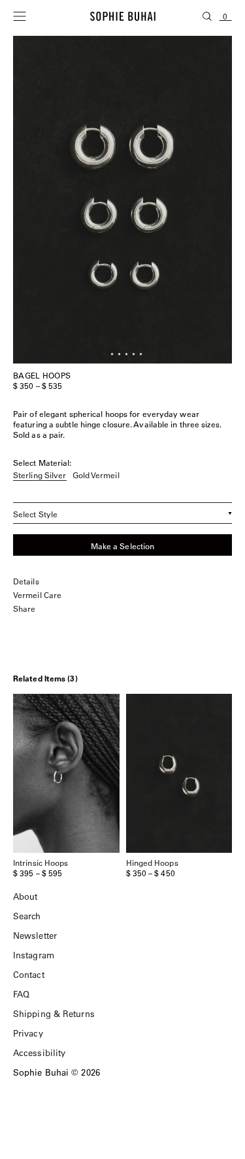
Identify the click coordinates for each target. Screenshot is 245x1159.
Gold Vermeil (96, 475)
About (25, 896)
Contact (28, 974)
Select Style (35, 514)
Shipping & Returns (54, 1013)
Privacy (28, 1032)
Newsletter (35, 935)
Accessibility (39, 1052)
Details (26, 581)
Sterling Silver (40, 475)
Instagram (33, 954)
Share (24, 609)
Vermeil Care (37, 595)
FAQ (21, 993)
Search (27, 915)
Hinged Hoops (152, 862)
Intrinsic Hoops (41, 862)
